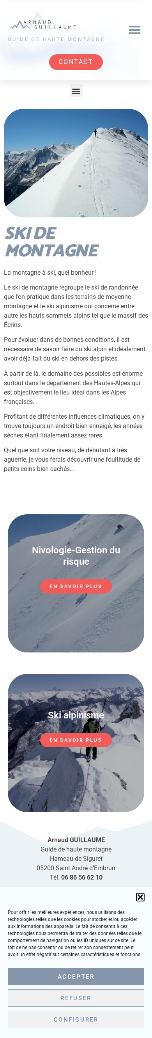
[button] (140, 897)
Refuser (75, 998)
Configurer (76, 1019)
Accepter (76, 976)
